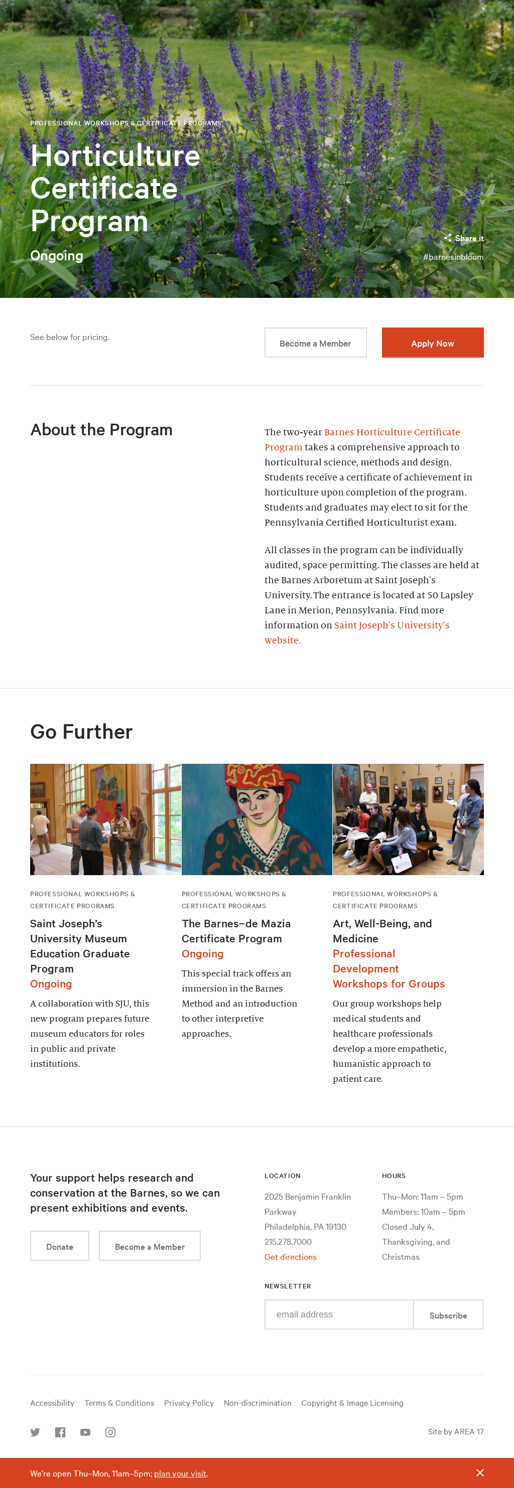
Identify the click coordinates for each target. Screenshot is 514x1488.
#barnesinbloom (453, 256)
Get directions (291, 1256)
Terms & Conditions (119, 1402)
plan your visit (180, 1472)
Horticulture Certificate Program (115, 187)
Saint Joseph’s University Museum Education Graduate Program (80, 945)
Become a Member (315, 343)
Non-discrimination (258, 1402)
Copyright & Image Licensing (353, 1402)
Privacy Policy (189, 1402)
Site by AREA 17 (456, 1430)
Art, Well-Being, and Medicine (382, 930)
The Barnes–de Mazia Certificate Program (236, 930)
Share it (469, 237)
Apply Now (432, 343)
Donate (59, 1246)
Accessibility (52, 1402)
